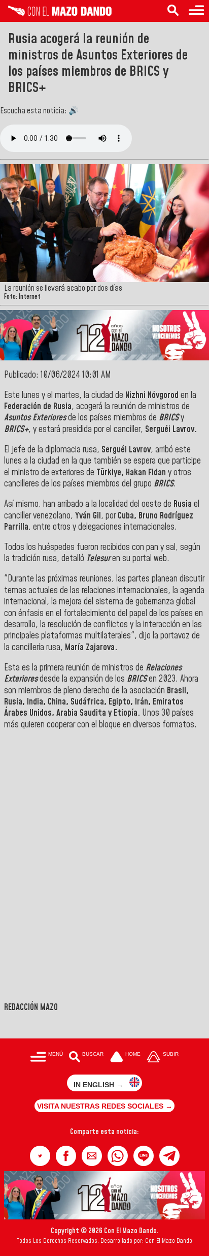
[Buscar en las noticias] (173, 11)
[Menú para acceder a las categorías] (196, 11)
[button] (40, 1156)
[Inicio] (56, 13)
